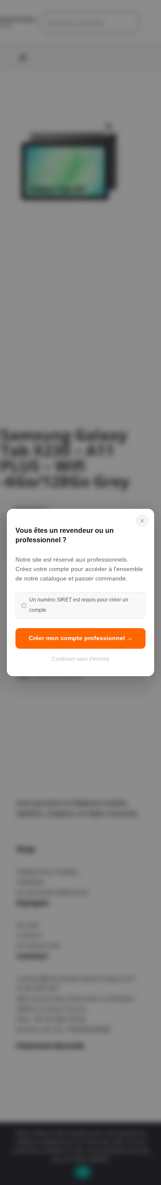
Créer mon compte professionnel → (81, 638)
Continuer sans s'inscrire (80, 659)
